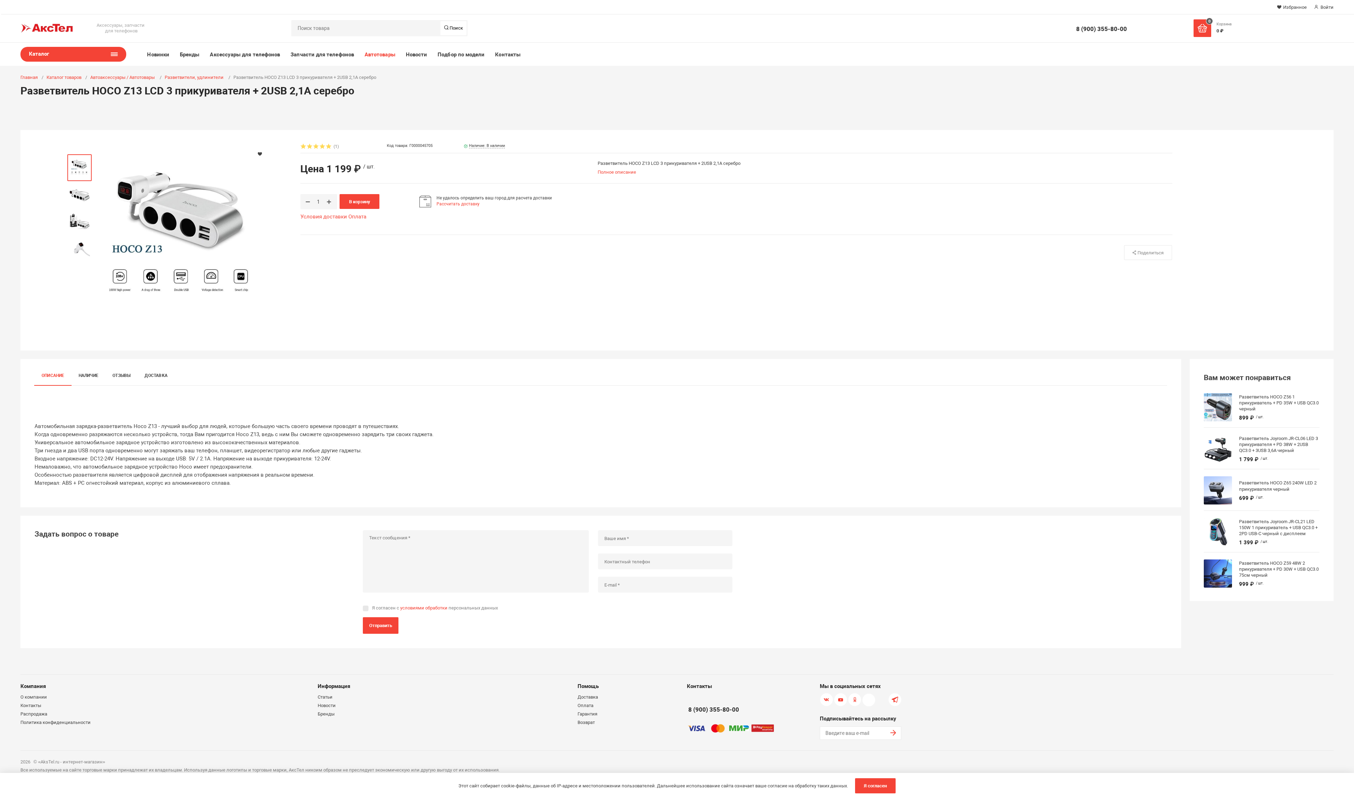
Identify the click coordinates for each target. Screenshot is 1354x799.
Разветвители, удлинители (195, 77)
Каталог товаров (64, 77)
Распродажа (33, 714)
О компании (33, 697)
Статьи (325, 697)
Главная (29, 77)
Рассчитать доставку (458, 204)
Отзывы (121, 375)
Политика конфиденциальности (55, 722)
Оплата (357, 216)
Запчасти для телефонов (322, 54)
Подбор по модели (461, 54)
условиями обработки (423, 608)
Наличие (89, 375)
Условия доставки (323, 216)
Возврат (586, 722)
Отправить (380, 625)
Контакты (507, 54)
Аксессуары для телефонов (245, 54)
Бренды (189, 54)
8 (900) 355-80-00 (1101, 28)
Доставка (156, 375)
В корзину (359, 201)
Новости (416, 54)
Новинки (158, 54)
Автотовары (380, 54)
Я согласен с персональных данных (435, 608)
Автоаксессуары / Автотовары (123, 77)
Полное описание (617, 172)
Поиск (456, 28)
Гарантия (587, 714)
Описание (53, 375)
